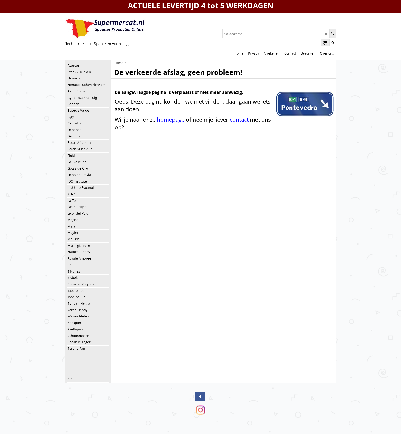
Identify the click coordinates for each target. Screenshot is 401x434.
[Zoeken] (332, 33)
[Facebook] (200, 396)
